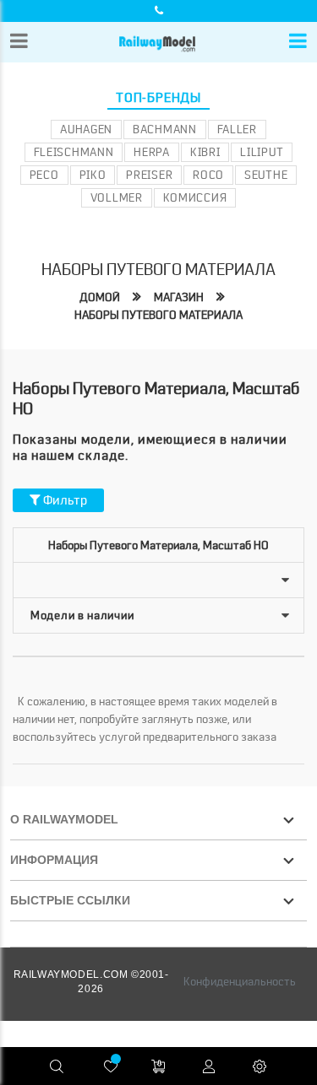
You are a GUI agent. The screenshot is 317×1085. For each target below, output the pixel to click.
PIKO (93, 174)
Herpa (152, 152)
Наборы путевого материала (158, 314)
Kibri (205, 152)
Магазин (179, 297)
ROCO (208, 174)
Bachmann (165, 129)
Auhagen (86, 129)
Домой (99, 297)
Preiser (149, 174)
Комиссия (195, 197)
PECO (44, 174)
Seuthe (265, 174)
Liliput (261, 152)
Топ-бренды (158, 97)
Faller (237, 129)
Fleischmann (74, 152)
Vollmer (116, 197)
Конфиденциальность (239, 981)
